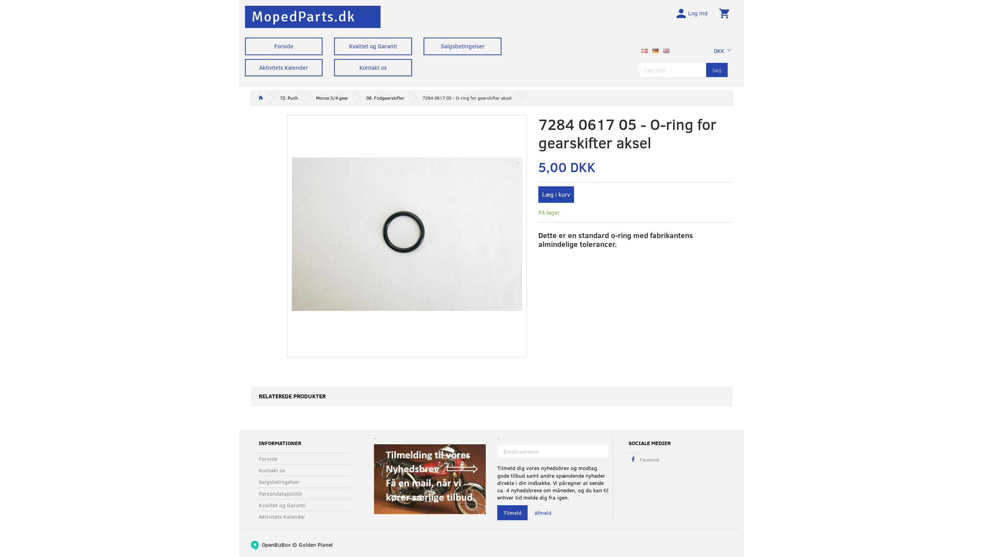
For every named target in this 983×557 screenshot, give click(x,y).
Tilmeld (512, 512)
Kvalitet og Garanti (373, 46)
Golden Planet (316, 544)
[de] (655, 50)
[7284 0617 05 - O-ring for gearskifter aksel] (407, 234)
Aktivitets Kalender (283, 67)
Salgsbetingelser (463, 46)
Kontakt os (373, 67)
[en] (666, 50)
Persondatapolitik (280, 493)
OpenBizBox (276, 544)
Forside (283, 46)
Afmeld (543, 512)
